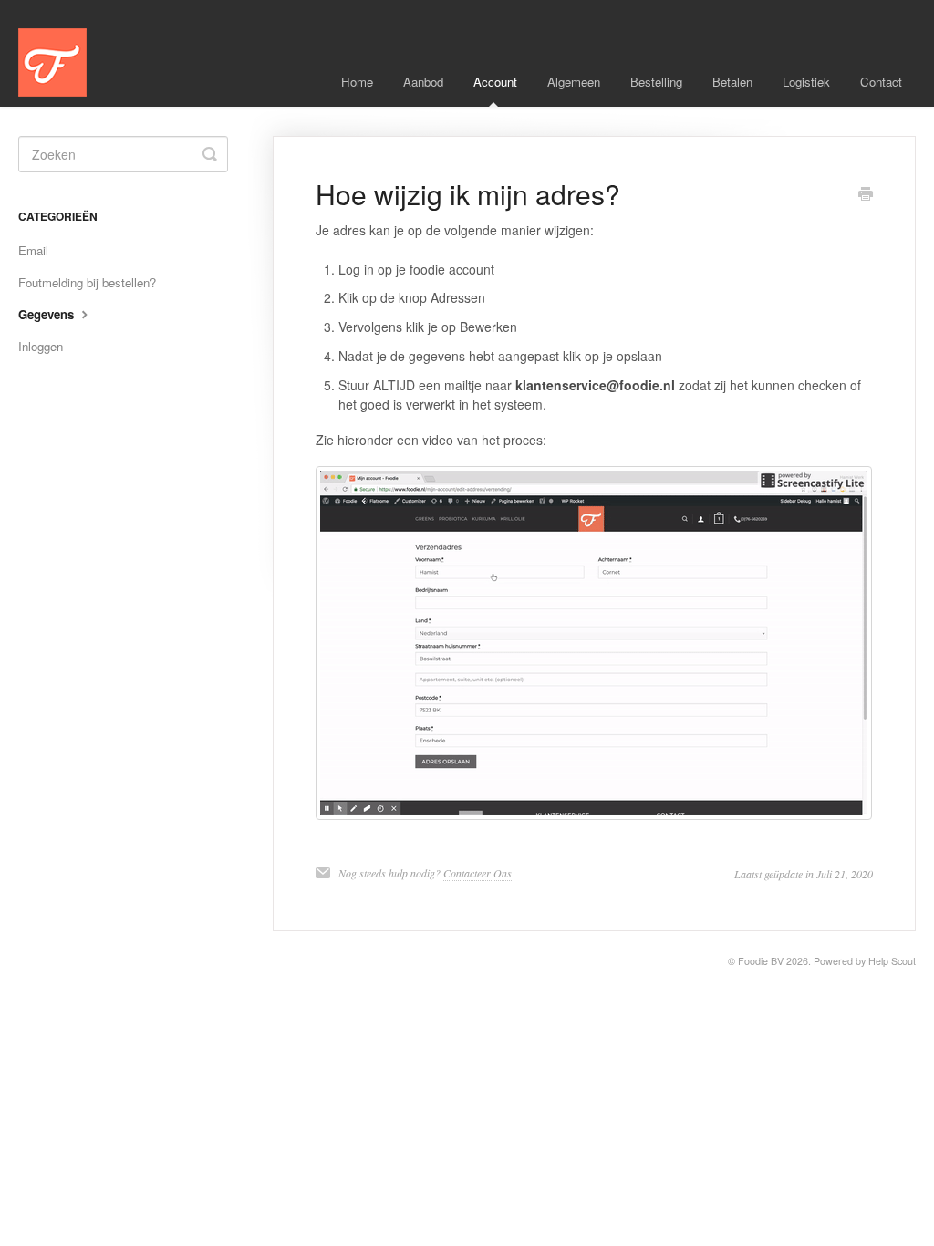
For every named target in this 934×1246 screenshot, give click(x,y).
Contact (881, 81)
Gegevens (48, 314)
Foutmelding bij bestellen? (87, 282)
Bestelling (656, 81)
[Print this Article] (865, 195)
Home (357, 81)
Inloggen (40, 346)
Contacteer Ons (477, 873)
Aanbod (423, 81)
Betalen (732, 81)
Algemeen (573, 81)
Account (495, 81)
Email (33, 250)
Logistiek (806, 81)
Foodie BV (761, 961)
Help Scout (892, 961)
